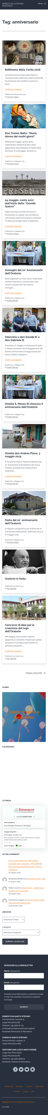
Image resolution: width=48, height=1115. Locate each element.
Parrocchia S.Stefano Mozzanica (18, 1102)
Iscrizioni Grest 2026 (36, 879)
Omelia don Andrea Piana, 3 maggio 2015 (22, 455)
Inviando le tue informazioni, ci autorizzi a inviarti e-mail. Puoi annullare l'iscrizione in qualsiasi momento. (23, 997)
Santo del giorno (24, 824)
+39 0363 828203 (17, 1059)
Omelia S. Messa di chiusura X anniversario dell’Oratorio (24, 405)
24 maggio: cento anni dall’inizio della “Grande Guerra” (20, 203)
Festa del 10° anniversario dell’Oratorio (21, 521)
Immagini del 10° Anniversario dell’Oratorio (24, 271)
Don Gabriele (11, 588)
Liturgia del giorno (24, 838)
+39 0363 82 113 (17, 1025)
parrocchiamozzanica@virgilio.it (21, 1028)
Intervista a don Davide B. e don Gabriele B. (22, 338)
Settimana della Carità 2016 (23, 69)
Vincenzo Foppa (13, 97)
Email (12, 982)
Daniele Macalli (12, 300)
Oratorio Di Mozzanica (20, 1062)
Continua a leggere (13, 89)
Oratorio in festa (15, 578)
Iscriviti (24, 1007)
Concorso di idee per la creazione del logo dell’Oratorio (19, 628)
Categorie (6, 927)
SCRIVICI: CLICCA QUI (15, 942)
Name (12, 971)
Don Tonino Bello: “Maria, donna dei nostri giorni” (21, 135)
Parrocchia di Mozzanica (21, 1031)
